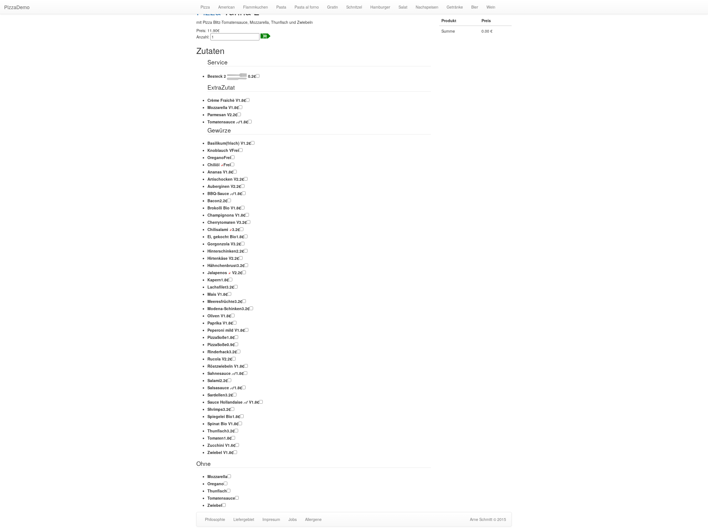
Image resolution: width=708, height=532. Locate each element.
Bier (474, 7)
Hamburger (380, 7)
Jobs (292, 519)
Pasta (281, 7)
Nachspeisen (427, 7)
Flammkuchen (255, 7)
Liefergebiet (243, 519)
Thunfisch (217, 491)
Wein (490, 7)
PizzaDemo (17, 7)
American (226, 7)
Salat (403, 7)
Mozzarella (217, 476)
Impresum (271, 519)
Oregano (215, 483)
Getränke (455, 7)
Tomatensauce (221, 498)
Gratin (332, 7)
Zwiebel (214, 505)
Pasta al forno (307, 7)
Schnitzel (354, 7)
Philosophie (215, 519)
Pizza (205, 7)
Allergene (313, 519)
